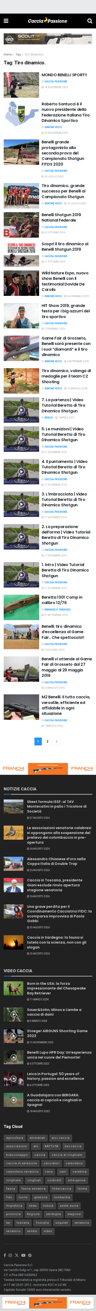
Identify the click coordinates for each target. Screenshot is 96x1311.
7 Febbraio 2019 (54, 329)
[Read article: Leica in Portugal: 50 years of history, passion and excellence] (13, 1079)
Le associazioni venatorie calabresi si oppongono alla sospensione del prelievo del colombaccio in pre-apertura (59, 835)
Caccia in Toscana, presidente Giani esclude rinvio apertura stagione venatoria (54, 885)
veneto (32, 1231)
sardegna (53, 1214)
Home (8, 54)
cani (62, 1172)
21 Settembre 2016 (56, 615)
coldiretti (55, 1180)
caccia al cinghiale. (67, 1155)
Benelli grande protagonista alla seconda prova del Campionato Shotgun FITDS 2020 (63, 153)
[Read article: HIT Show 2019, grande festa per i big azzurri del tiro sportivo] (21, 315)
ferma (82, 1189)
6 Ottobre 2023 (39, 1063)
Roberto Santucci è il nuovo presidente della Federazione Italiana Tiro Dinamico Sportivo (66, 112)
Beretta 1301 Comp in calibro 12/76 (62, 600)
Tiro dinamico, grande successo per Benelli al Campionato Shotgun (63, 191)
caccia (39, 1155)
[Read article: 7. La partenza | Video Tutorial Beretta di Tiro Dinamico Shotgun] (21, 410)
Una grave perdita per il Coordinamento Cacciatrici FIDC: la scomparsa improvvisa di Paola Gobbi (59, 914)
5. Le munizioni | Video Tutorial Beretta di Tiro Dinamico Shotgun (63, 434)
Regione (33, 1214)
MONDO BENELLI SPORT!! (64, 75)
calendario (74, 1163)
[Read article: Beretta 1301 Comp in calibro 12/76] (21, 607)
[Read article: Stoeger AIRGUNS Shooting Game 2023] (13, 1036)
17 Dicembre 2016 (55, 452)
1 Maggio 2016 (53, 726)
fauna (10, 1189)
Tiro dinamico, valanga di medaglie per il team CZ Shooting (66, 376)
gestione (41, 1197)
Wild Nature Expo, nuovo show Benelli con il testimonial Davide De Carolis (65, 281)
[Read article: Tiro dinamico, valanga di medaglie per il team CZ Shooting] (21, 381)
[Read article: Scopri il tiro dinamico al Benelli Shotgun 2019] (21, 254)
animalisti (37, 1138)
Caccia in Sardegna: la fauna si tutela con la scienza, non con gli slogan (56, 942)
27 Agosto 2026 (39, 818)
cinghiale (13, 1180)
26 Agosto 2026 (39, 849)
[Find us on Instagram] (10, 1255)
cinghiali (34, 1180)
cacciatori (52, 1163)
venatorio (13, 1231)
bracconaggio (17, 1155)
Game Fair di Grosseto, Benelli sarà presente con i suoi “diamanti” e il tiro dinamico (66, 346)
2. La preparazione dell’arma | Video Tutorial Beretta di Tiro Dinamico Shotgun (66, 535)
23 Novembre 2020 (56, 133)
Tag (18, 54)
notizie (48, 1206)
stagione (74, 1214)
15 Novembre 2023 (41, 1042)
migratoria (14, 1206)
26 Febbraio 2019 (77, 296)
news (33, 1206)
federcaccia (61, 1189)
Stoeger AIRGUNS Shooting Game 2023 (57, 1033)
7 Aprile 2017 (66, 417)
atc (35, 1146)
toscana (23, 1223)
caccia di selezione (21, 1163)
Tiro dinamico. (34, 54)
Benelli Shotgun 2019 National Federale (61, 217)
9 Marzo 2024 (38, 1021)
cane (49, 1172)
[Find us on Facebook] (5, 1255)
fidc (9, 1197)
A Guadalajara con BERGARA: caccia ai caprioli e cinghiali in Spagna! (54, 1100)
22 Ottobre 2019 (54, 232)
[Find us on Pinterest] (30, 1255)
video (48, 1231)
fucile (23, 1197)
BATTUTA (51, 1146)
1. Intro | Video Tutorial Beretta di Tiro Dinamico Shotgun (65, 570)
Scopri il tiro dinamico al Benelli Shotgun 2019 (65, 246)
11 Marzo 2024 (39, 999)
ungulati (61, 1223)
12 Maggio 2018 (76, 388)
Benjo (49, 417)
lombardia (62, 1197)
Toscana (42, 1223)
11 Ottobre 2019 (54, 262)
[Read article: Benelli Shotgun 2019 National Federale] (21, 225)
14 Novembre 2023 (56, 87)
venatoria (82, 1223)
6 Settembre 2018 (77, 361)
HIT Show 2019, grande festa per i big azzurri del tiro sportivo (66, 311)
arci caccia (61, 1138)
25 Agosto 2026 (39, 927)
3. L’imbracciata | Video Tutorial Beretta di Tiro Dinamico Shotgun (64, 499)
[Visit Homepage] (48, 21)
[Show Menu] (6, 21)
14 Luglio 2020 (54, 176)
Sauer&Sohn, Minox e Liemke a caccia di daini (54, 1012)
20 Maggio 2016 (54, 688)
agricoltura (14, 1138)
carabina (80, 1172)
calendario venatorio (22, 1172)
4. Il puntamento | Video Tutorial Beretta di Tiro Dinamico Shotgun (64, 467)
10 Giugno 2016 (54, 650)
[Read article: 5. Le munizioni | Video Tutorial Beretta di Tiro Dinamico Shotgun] (21, 439)
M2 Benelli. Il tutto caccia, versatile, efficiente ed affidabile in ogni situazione (66, 705)
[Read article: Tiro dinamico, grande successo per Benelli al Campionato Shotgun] (21, 196)
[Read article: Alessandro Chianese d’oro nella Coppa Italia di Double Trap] (13, 864)
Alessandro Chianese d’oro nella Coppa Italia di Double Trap (56, 861)
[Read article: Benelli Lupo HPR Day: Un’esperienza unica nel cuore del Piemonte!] (13, 1057)
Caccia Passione (56, 81)
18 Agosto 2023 (39, 1111)
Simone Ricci (53, 127)
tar (8, 1223)
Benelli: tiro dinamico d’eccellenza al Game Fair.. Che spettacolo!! (63, 632)
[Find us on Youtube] (23, 1255)
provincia (13, 1214)
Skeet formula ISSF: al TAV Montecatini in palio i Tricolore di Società (57, 806)
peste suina (69, 1206)
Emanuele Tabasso (58, 609)
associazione (16, 1146)
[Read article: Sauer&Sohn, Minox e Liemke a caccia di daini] (13, 1014)
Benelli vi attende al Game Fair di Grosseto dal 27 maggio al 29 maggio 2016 (67, 667)
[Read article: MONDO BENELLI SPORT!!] (21, 85)
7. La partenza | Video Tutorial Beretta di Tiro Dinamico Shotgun (63, 405)
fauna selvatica (34, 1189)
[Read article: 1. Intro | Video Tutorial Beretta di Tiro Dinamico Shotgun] (21, 575)
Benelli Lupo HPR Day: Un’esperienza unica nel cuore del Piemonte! (59, 1055)
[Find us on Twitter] (17, 1255)
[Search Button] (89, 21)
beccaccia (73, 1146)
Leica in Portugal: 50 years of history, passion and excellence (55, 1076)
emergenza (77, 1180)
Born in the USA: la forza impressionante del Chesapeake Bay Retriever (56, 988)
